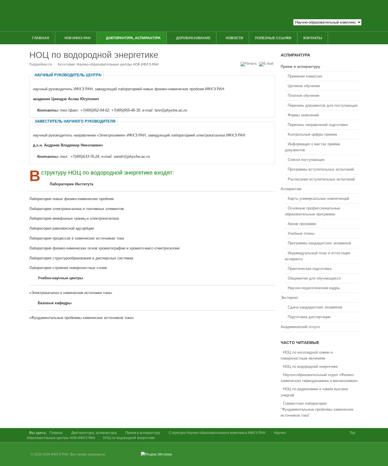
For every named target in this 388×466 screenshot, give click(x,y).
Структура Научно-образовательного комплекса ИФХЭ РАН (217, 433)
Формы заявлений (303, 115)
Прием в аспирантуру (300, 66)
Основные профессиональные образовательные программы (312, 211)
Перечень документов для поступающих (323, 105)
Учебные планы (301, 233)
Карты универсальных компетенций (318, 198)
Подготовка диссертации (309, 317)
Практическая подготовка (309, 268)
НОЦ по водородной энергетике (93, 55)
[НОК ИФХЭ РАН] (142, 15)
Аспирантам (291, 189)
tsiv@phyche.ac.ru (171, 110)
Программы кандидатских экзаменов (319, 243)
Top (352, 433)
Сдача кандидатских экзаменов (315, 307)
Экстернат (289, 297)
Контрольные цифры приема (312, 134)
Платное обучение (303, 95)
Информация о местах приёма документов (312, 147)
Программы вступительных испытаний (321, 169)
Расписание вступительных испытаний (321, 179)
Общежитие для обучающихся (314, 278)
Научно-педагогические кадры (314, 288)
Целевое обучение (304, 86)
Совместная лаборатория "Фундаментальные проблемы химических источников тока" (317, 409)
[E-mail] (267, 64)
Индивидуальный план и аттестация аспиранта (317, 256)
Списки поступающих (306, 160)
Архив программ (302, 224)
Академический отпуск (300, 327)
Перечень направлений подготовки (318, 125)
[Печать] (249, 64)
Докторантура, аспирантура (94, 433)
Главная (56, 433)
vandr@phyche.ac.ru (132, 156)
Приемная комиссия (305, 76)
